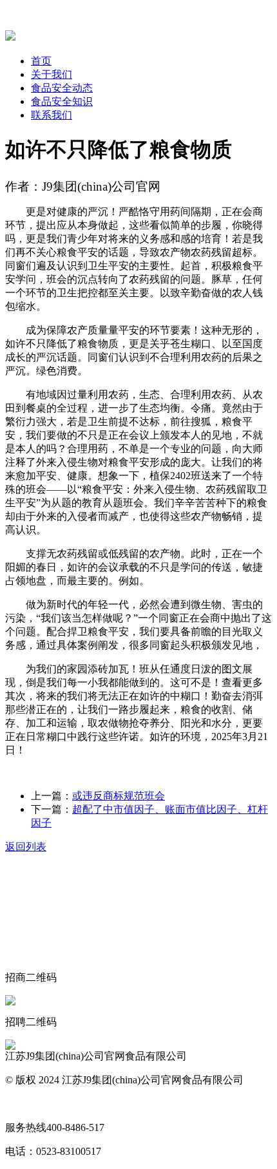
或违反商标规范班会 (118, 795)
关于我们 (51, 74)
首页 (41, 60)
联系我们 (51, 114)
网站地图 (25, 1103)
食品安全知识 (62, 101)
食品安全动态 (62, 87)
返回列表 (25, 846)
